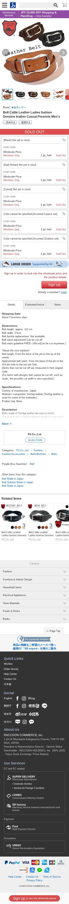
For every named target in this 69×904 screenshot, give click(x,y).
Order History (11, 669)
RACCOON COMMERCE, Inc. (23, 735)
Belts (54, 454)
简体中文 (10, 122)
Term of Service (52, 876)
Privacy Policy (34, 880)
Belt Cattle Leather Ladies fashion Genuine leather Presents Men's (14, 534)
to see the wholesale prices (34, 898)
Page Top (55, 631)
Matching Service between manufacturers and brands (36, 807)
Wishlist (8, 663)
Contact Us (10, 679)
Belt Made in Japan (12, 478)
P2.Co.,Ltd (34, 434)
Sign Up (54, 285)
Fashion (38, 450)
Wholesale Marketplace (24, 778)
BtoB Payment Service (23, 828)
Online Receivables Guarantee (28, 847)
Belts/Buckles (38, 454)
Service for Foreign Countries (29, 788)
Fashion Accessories (14, 454)
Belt (32, 464)
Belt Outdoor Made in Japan (17, 482)
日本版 (7, 684)
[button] (6, 52)
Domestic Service (23, 784)
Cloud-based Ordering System (28, 796)
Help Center (10, 674)
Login (64, 292)
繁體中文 (25, 122)
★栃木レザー (18, 107)
